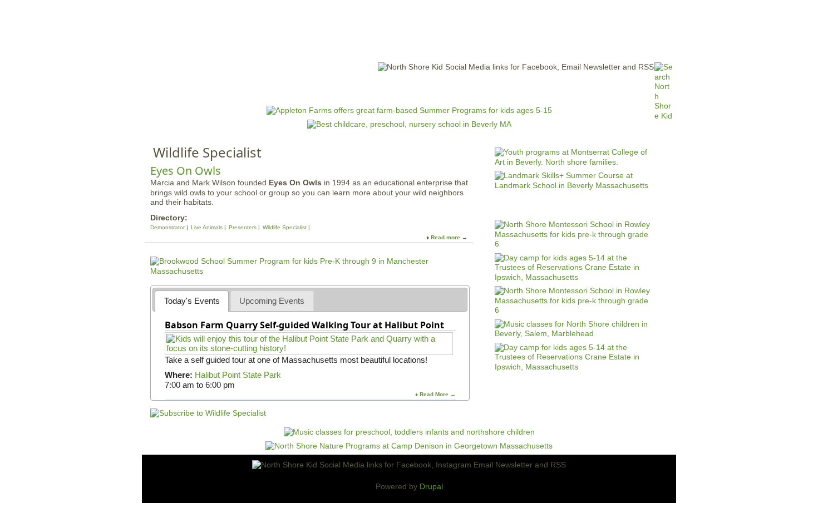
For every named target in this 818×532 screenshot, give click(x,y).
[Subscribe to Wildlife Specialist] (208, 412)
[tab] (192, 300)
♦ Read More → (435, 394)
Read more (445, 237)
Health (466, 89)
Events (303, 89)
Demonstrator (167, 227)
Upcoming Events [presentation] (271, 301)
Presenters (243, 227)
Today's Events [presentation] (192, 301)
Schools (342, 89)
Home (270, 89)
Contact (578, 89)
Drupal (431, 486)
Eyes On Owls (185, 170)
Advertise (536, 89)
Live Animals (207, 227)
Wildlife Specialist (285, 227)
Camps (432, 89)
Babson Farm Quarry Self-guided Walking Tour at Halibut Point (304, 325)
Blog (498, 89)
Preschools (388, 89)
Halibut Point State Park (238, 375)
